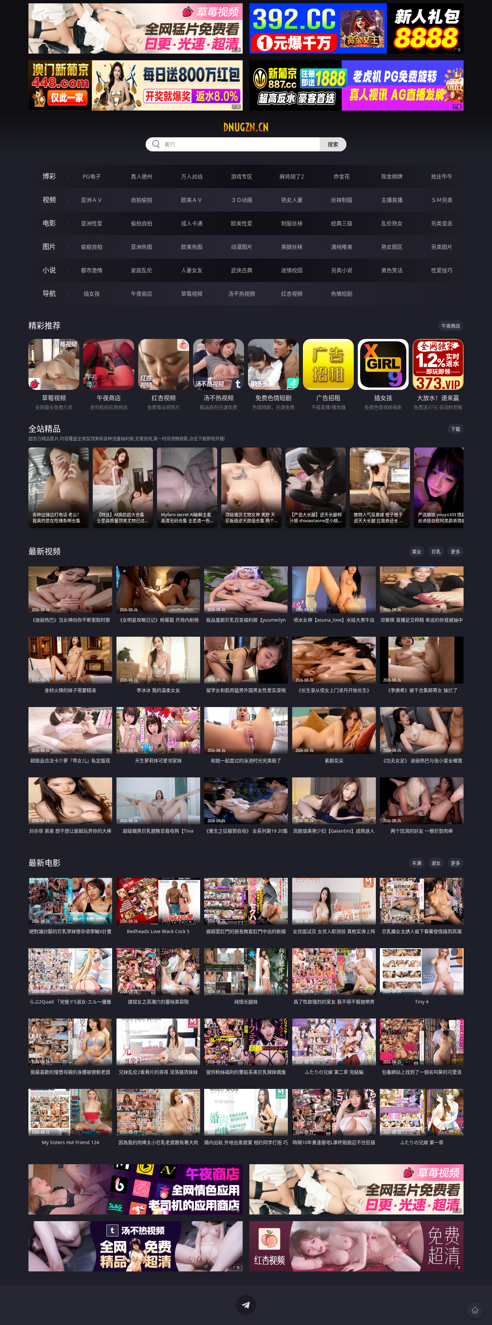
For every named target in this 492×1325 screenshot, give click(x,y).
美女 (416, 551)
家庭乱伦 (141, 270)
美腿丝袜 (292, 247)
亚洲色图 (141, 247)
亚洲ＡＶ (91, 200)
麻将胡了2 (291, 176)
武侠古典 (241, 270)
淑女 (436, 863)
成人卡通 (191, 223)
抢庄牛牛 (442, 176)
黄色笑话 (392, 270)
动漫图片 (241, 247)
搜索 (333, 144)
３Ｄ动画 (241, 200)
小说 (49, 270)
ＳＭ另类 (442, 200)
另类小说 (341, 270)
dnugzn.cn (246, 127)
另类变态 (442, 223)
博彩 (49, 176)
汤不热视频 (241, 293)
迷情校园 (292, 270)
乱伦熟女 (392, 223)
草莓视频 (191, 293)
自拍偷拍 (141, 200)
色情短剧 (341, 293)
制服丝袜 (292, 223)
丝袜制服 (341, 200)
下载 (455, 429)
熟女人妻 (292, 200)
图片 (49, 246)
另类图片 (442, 247)
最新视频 (44, 551)
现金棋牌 (392, 176)
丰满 (416, 863)
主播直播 (392, 200)
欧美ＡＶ (191, 200)
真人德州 (141, 176)
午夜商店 (141, 293)
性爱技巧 (442, 270)
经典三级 (341, 223)
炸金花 (342, 176)
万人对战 (191, 176)
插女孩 (92, 293)
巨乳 (436, 551)
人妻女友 (191, 270)
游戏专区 (241, 176)
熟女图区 (392, 247)
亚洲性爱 (91, 223)
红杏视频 (292, 293)
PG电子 (92, 176)
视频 (49, 199)
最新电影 (44, 862)
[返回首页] (475, 1310)
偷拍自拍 (141, 223)
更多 (455, 551)
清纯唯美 (341, 247)
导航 (49, 293)
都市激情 (91, 270)
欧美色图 (191, 247)
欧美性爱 (241, 223)
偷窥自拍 (91, 247)
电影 (49, 223)
